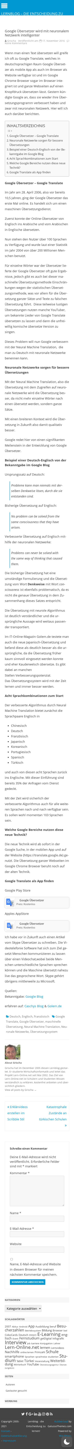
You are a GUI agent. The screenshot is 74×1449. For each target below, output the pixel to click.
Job (28, 1343)
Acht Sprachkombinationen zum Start (33, 158)
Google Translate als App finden (30, 172)
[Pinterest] (47, 1414)
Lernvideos (57, 1348)
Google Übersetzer (31, 900)
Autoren (10, 1384)
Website (16, 1244)
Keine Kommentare (16, 43)
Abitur (15, 1326)
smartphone (14, 1356)
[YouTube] (39, 1414)
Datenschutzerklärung (14, 1435)
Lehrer (57, 1343)
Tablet (20, 1361)
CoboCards (11, 1335)
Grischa (11, 40)
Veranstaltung (42, 1361)
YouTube (33, 1364)
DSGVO (32, 1335)
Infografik (58, 1338)
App (31, 1326)
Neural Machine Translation (42, 1027)
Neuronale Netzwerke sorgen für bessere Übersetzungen (36, 143)
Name (15, 1213)
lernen (45, 1347)
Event (15, 1338)
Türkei (29, 1361)
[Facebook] (27, 1414)
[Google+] (31, 1414)
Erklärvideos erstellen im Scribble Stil (17, 1113)
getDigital (46, 1338)
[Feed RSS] (51, 1414)
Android (23, 1326)
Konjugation (46, 1343)
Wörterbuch (20, 1364)
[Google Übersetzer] (10, 905)
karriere (35, 1343)
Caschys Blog (34, 1006)
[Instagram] (43, 1414)
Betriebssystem (33, 1330)
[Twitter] (23, 1414)
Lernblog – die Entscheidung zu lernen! (32, 16)
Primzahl (40, 1352)
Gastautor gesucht (16, 1390)
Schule (52, 1351)
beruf (53, 1326)
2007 (8, 1326)
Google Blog (34, 996)
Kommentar (20, 1173)
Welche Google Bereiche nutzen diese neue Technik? (37, 165)
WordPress (65, 1435)
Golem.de (54, 1006)
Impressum (9, 1440)
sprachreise (41, 1356)
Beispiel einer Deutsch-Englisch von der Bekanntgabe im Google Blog (37, 152)
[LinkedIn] (35, 1414)
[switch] (66, 1441)
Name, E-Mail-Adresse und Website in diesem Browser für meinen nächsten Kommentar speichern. (35, 1269)
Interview (15, 1342)
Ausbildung (42, 1326)
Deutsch (15, 1016)
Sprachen (29, 1356)
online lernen (27, 1352)
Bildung (47, 1330)
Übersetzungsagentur (49, 1365)
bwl (65, 1330)
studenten (53, 1356)
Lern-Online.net (22, 1347)
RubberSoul (61, 1421)
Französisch (41, 1016)
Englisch (27, 1016)
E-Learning (49, 1334)
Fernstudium (29, 1338)
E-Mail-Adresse (22, 1228)
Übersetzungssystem (43, 1032)
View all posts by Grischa (20, 1089)
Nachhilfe (12, 1352)
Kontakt (5, 1431)
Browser (58, 1330)
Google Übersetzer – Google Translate (34, 136)
